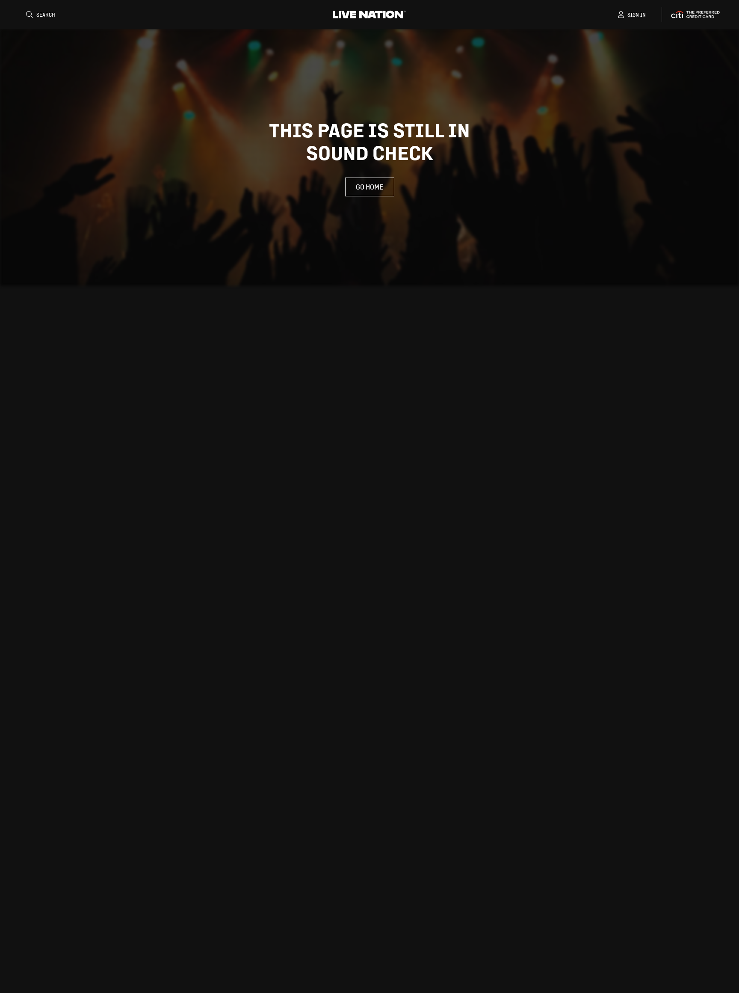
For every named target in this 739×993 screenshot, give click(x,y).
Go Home (370, 186)
